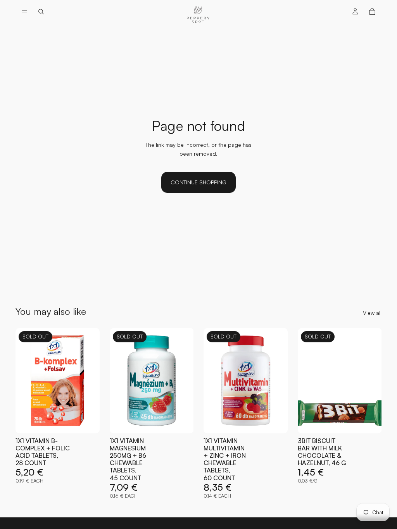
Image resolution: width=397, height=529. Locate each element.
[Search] (41, 11)
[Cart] (372, 11)
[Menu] (24, 12)
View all (372, 312)
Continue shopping (198, 182)
